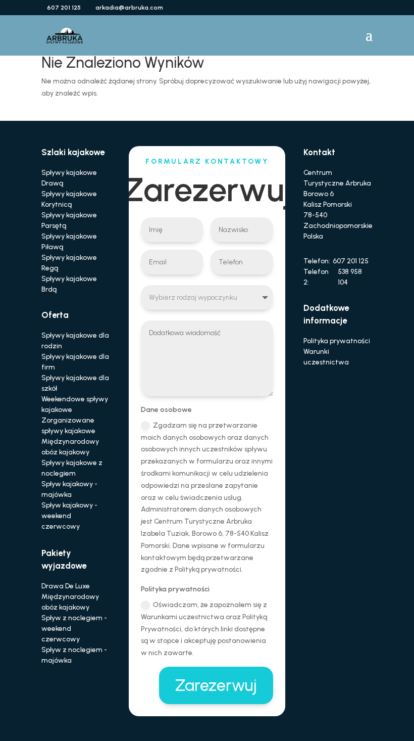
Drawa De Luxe (65, 586)
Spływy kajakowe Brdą (69, 284)
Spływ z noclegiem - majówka (74, 655)
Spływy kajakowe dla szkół (75, 383)
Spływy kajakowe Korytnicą (69, 199)
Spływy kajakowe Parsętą (69, 220)
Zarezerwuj (216, 685)
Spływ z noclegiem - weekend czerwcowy (74, 628)
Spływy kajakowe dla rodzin (75, 340)
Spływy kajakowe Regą (69, 262)
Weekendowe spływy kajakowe (74, 404)
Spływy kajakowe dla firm (75, 362)
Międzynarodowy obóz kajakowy (70, 446)
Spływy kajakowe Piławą (69, 241)
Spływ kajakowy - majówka (69, 489)
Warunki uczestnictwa (326, 356)
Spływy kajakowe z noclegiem (71, 468)
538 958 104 (350, 277)
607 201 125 (351, 261)
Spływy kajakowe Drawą (69, 178)
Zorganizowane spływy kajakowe (68, 425)
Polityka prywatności (336, 341)
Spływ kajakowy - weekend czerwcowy (69, 516)
